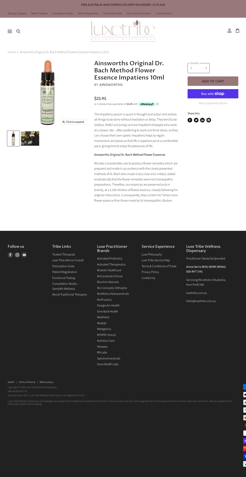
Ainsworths (111, 85)
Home (12, 52)
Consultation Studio (62, 13)
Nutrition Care (106, 341)
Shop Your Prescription (139, 13)
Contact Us (148, 278)
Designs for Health (108, 305)
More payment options (213, 103)
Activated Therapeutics (111, 264)
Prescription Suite (112, 13)
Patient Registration (88, 13)
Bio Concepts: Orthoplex (112, 288)
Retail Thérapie (39, 13)
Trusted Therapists (63, 254)
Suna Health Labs (107, 364)
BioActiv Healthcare (109, 270)
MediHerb (103, 317)
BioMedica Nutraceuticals (113, 294)
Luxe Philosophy (152, 254)
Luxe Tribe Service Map (156, 260)
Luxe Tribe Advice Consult (68, 260)
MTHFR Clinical (106, 335)
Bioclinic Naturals (108, 282)
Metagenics (104, 329)
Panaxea (102, 347)
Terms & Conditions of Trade (159, 266)
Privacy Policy (150, 272)
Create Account (163, 13)
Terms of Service (27, 382)
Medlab (101, 323)
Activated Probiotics (109, 258)
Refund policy (46, 382)
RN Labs (102, 352)
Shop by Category (17, 13)
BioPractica (104, 300)
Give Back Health (107, 311)
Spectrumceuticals (108, 358)
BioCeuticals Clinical (109, 276)
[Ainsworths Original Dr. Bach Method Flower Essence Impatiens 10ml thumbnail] (13, 138)
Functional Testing (63, 278)
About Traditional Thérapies (69, 294)
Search (11, 382)
